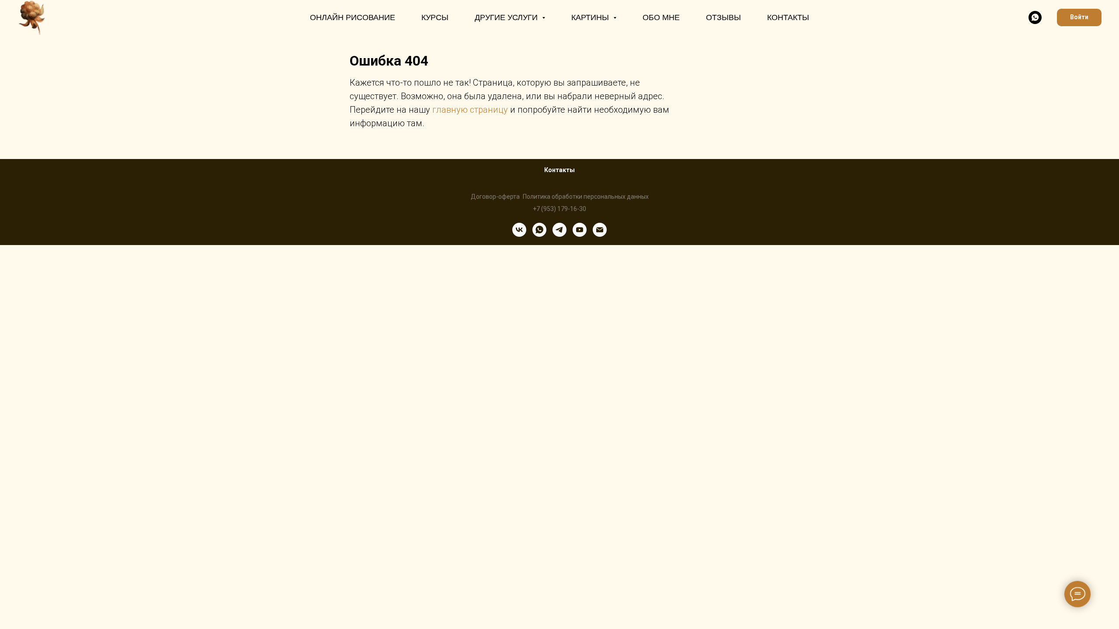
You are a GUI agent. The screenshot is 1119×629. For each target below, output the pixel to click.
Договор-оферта (495, 196)
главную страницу (470, 109)
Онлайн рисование (352, 17)
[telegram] (559, 230)
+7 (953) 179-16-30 (559, 208)
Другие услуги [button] (507, 17)
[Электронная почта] (600, 230)
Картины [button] (591, 17)
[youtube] (580, 230)
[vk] (519, 230)
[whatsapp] (1035, 17)
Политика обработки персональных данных (586, 196)
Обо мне (661, 17)
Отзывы (723, 17)
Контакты (788, 17)
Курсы (434, 17)
